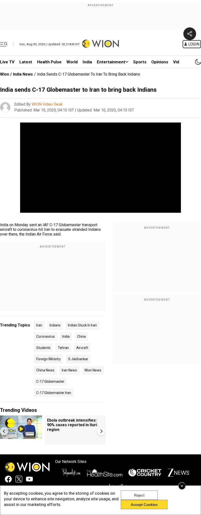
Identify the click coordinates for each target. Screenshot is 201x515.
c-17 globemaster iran (53, 393)
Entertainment (111, 61)
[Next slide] (101, 431)
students (43, 348)
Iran (39, 325)
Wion (4, 74)
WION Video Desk (47, 104)
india (66, 336)
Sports (139, 61)
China (81, 336)
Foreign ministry (48, 359)
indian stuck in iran (82, 325)
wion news (92, 370)
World (72, 61)
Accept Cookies (144, 505)
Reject (139, 495)
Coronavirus (45, 336)
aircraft (82, 348)
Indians (55, 325)
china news (45, 370)
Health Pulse (49, 61)
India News (23, 74)
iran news (69, 370)
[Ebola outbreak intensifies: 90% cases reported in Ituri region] (21, 436)
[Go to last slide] (4, 431)
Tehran (63, 348)
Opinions (159, 61)
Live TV (7, 61)
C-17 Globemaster (50, 381)
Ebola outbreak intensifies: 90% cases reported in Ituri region (72, 425)
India (87, 61)
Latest (25, 61)
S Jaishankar (78, 359)
